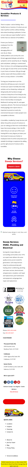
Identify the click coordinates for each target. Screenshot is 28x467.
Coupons (9, 426)
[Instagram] (5, 382)
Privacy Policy (11, 448)
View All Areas (14, 392)
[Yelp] (15, 382)
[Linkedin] (11, 382)
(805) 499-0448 (11, 330)
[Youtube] (18, 382)
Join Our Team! (11, 442)
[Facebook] (8, 382)
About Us (9, 440)
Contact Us (10, 432)
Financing (9, 429)
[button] (21, 6)
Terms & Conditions (12, 456)
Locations (9, 424)
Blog (8, 445)
